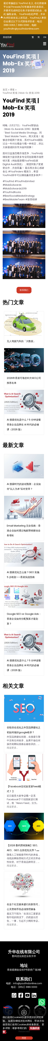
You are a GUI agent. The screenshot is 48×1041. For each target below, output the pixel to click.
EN (44, 37)
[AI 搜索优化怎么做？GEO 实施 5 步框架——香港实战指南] (24, 554)
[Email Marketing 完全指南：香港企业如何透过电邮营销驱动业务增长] (24, 507)
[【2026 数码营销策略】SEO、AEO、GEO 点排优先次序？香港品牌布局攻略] (24, 826)
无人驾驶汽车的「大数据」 (21, 341)
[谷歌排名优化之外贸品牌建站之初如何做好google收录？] (24, 708)
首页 (5, 89)
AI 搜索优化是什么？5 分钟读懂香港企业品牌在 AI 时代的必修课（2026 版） (24, 424)
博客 (12, 89)
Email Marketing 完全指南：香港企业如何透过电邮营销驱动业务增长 (24, 530)
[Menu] (44, 43)
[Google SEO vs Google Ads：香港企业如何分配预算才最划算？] (24, 596)
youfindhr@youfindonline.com (21, 28)
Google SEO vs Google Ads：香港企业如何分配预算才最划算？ (24, 618)
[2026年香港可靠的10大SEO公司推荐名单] (24, 360)
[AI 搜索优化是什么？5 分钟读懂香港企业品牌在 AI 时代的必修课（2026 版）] (24, 401)
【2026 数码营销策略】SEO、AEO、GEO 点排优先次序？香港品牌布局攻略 (24, 850)
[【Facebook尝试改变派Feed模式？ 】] (24, 767)
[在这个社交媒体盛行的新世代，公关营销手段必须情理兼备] (22, 885)
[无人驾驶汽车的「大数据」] (23, 323)
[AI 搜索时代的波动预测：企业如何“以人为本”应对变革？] (24, 466)
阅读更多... (12, 747)
